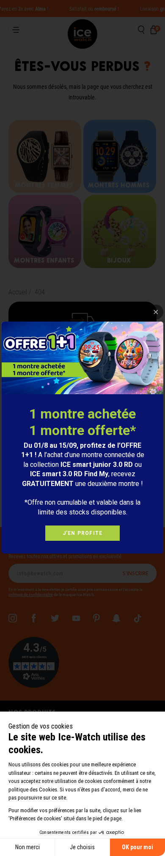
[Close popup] (155, 312)
